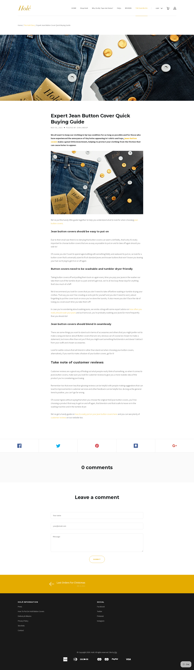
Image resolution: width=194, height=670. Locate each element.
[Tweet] (58, 445)
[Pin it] (97, 445)
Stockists (21, 625)
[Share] (19, 445)
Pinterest (100, 616)
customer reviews (58, 417)
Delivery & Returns (24, 616)
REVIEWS (128, 8)
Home (20, 25)
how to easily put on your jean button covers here (96, 414)
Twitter (99, 611)
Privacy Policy (23, 621)
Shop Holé (84, 8)
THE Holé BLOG (142, 8)
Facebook (101, 606)
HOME (74, 8)
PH (116, 652)
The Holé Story (29, 25)
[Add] (174, 445)
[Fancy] (135, 445)
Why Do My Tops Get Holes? (102, 8)
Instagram (100, 621)
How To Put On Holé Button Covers (31, 611)
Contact (21, 630)
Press (20, 606)
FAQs (119, 8)
